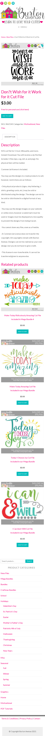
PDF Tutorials (7, 708)
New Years (7, 651)
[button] (39, 47)
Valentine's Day (9, 606)
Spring (6, 679)
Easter (6, 617)
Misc (3, 657)
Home (3, 37)
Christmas (7, 645)
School (3, 595)
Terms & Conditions (9, 718)
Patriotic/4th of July (11, 628)
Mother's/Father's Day (13, 623)
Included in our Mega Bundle (22, 390)
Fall (4, 668)
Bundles (4, 584)
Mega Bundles (7, 578)
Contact (36, 718)
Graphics (4, 692)
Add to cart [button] (22, 331)
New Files (10, 37)
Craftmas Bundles (8, 590)
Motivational (29, 124)
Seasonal (4, 663)
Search (29, 561)
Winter (6, 673)
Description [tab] (10, 137)
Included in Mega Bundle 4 (22, 319)
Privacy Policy (26, 718)
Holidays (4, 601)
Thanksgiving (9, 639)
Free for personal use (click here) (15, 109)
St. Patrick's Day (10, 611)
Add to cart (7, 116)
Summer (6, 685)
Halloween (7, 634)
